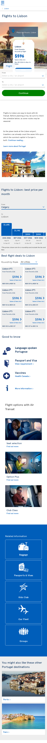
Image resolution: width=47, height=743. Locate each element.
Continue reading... (16, 140)
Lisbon (6, 8)
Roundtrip (6, 262)
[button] (9, 66)
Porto (6, 699)
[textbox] (23, 75)
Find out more (12, 446)
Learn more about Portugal (14, 146)
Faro (5, 731)
